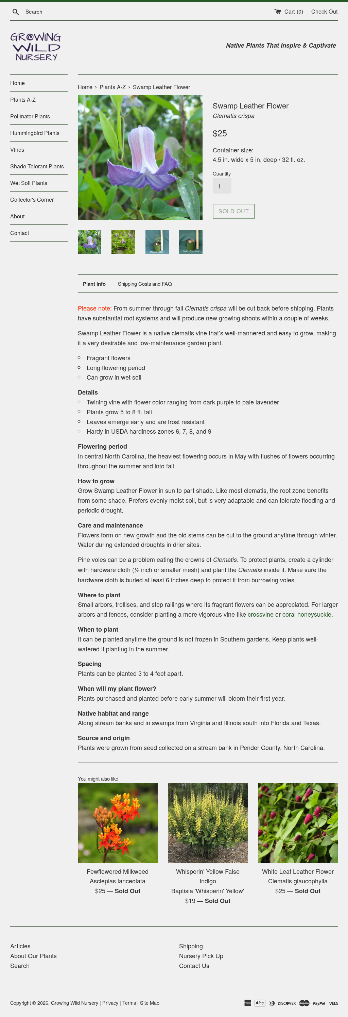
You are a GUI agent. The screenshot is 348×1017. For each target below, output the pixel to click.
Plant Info (94, 283)
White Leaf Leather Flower (298, 871)
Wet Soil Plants (28, 183)
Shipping (191, 945)
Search (20, 965)
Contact (19, 233)
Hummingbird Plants (34, 133)
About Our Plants (33, 955)
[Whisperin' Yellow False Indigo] (208, 823)
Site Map (149, 1002)
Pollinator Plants (30, 116)
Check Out (324, 11)
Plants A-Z (23, 99)
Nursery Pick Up (201, 955)
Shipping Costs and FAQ (145, 283)
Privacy (110, 1002)
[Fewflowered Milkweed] (118, 823)
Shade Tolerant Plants (37, 166)
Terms (129, 1002)
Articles (20, 945)
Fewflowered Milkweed (118, 871)
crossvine (261, 614)
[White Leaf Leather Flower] (298, 823)
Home (17, 83)
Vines (17, 149)
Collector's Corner (32, 199)
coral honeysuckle (306, 614)
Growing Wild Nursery (74, 1002)
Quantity (222, 173)
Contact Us (194, 965)
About (17, 216)
